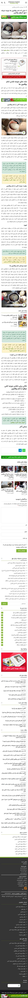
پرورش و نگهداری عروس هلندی (19, 615)
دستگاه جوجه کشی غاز (20, 956)
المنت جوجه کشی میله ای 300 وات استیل (16, 578)
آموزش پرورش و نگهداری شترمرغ (19, 635)
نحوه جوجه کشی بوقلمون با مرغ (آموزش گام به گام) (21, 474)
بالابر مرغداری (22, 917)
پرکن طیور (23, 909)
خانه (25, 7)
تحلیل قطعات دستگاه (21, 645)
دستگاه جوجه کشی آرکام (21, 846)
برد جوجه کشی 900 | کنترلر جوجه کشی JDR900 (15, 581)
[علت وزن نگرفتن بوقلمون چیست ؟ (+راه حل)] (22, 317)
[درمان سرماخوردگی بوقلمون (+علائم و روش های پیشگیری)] (7, 469)
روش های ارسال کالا (21, 966)
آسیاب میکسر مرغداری (20, 924)
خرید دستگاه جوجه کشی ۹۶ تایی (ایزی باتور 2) (14, 77)
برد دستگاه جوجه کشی (20, 907)
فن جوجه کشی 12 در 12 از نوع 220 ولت (17, 594)
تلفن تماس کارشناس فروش (14, 73)
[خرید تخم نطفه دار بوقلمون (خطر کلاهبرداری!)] (7, 484)
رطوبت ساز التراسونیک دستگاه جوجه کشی (16, 563)
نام (26, 525)
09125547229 (21, 886)
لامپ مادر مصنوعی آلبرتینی (19, 573)
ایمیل (26, 531)
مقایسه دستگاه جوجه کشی (20, 640)
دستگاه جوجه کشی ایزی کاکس (18, 568)
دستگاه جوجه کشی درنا (21, 844)
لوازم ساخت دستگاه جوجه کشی (19, 837)
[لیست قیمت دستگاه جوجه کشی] (14, 457)
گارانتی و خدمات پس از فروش (19, 964)
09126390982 (20, 878)
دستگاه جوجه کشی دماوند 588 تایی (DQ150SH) (15, 596)
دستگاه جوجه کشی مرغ (21, 854)
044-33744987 (23, 874)
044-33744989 (23, 868)
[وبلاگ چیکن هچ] (14, 2)
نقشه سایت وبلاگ (21, 969)
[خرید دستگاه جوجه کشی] (14, 17)
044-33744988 (23, 870)
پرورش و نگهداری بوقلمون (17, 7)
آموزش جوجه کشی (22, 632)
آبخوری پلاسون (22, 586)
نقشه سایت (23, 971)
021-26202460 (24, 872)
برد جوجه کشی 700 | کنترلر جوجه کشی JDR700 (15, 599)
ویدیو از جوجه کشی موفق (20, 927)
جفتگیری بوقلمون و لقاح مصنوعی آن (21, 491)
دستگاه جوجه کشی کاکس (20, 851)
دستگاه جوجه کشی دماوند (20, 849)
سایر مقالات (23, 620)
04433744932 (8, 893)
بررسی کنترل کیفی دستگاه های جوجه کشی (16, 961)
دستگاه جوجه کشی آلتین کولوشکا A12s (17, 576)
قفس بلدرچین (22, 919)
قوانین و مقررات (22, 935)
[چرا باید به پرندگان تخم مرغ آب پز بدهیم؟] (22, 324)
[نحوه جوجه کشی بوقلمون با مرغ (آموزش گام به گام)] (21, 469)
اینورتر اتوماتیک (22, 922)
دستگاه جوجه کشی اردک (20, 953)
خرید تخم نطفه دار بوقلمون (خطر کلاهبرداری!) (7, 490)
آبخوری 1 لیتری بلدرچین (20, 565)
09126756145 (19, 880)
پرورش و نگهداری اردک (21, 627)
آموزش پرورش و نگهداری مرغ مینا (18, 617)
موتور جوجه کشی (21, 914)
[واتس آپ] (23, 450)
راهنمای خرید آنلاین (21, 958)
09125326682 (21, 882)
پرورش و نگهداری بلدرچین (20, 630)
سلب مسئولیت (22, 932)
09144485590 (20, 884)
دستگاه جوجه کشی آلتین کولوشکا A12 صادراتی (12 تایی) (13, 570)
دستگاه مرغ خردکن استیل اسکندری (18, 591)
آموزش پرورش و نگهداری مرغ (19, 612)
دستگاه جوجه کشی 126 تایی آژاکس (17, 583)
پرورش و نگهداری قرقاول (20, 642)
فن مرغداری (23, 912)
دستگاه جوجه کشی (22, 842)
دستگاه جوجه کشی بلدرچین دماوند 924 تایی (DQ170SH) (13, 588)
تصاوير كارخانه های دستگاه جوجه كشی (17, 930)
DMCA (24, 976)
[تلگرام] (20, 450)
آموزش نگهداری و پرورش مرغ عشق (18, 625)
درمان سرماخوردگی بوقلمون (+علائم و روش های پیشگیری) (7, 475)
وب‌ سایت (25, 538)
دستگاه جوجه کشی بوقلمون (19, 951)
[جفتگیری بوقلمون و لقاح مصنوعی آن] (21, 485)
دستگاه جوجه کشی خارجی (20, 839)
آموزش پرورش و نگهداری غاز (20, 637)
